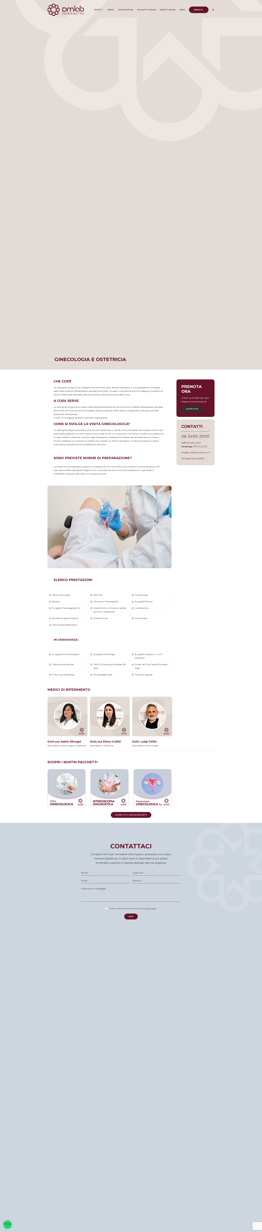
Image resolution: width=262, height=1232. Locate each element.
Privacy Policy (151, 908)
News (182, 10)
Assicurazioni (125, 10)
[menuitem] (99, 10)
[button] (213, 10)
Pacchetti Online (146, 10)
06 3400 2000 (195, 436)
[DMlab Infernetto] (65, 10)
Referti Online (167, 10)
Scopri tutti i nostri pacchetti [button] (131, 815)
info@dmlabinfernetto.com (195, 452)
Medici (111, 10)
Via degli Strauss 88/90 (192, 458)
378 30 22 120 (200, 446)
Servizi (98, 10)
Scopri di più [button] (192, 409)
